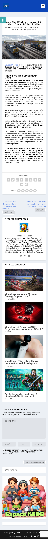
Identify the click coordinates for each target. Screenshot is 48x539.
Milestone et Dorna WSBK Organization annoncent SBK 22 (24, 328)
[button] (3, 20)
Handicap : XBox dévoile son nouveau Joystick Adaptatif (22, 362)
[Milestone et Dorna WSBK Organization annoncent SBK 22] (24, 313)
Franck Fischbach (21, 27)
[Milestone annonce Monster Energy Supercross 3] (24, 280)
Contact (25, 536)
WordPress (40, 533)
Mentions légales (15, 536)
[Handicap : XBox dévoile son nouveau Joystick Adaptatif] (24, 346)
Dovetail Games (11, 65)
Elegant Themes (18, 533)
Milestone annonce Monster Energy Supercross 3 (21, 295)
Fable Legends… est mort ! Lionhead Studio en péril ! (21, 395)
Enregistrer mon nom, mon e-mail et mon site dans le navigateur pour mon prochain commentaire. (22, 452)
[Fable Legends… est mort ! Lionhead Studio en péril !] (24, 380)
